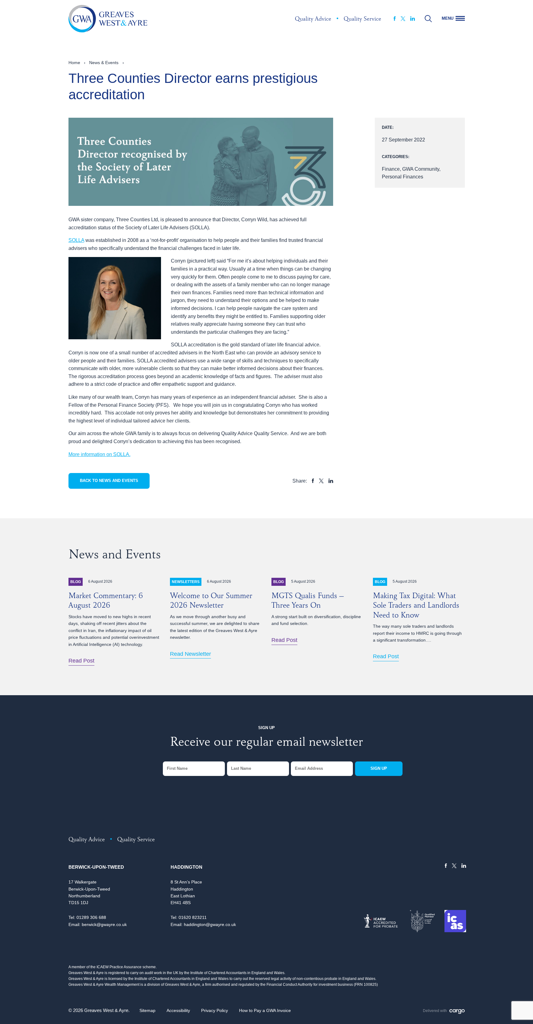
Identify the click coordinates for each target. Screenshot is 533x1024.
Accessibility (178, 1010)
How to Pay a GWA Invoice (265, 1010)
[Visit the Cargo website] (457, 1011)
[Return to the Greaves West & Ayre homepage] (107, 18)
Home (74, 62)
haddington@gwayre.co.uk (210, 924)
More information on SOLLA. (99, 454)
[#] (428, 18)
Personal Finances (402, 176)
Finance (391, 169)
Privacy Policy (214, 1010)
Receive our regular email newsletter (266, 743)
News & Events (103, 62)
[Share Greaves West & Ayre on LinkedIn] (330, 481)
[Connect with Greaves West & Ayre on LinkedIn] (412, 18)
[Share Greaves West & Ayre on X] (321, 481)
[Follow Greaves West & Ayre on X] (403, 18)
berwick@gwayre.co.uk (104, 924)
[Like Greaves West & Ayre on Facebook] (395, 18)
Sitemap (147, 1010)
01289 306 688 (91, 917)
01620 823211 (193, 917)
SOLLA (76, 240)
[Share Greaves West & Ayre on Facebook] (313, 481)
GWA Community (420, 169)
